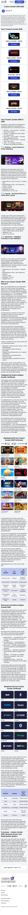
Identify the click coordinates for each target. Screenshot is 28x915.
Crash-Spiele (15, 444)
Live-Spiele (8, 444)
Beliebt (2, 443)
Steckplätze (22, 443)
